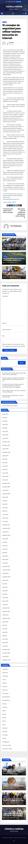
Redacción (11, 42)
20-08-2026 (7, 773)
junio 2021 (4, 628)
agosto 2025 (5, 455)
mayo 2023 (5, 549)
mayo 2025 (5, 466)
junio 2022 (4, 587)
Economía (5, 256)
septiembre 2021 (6, 618)
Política (4, 721)
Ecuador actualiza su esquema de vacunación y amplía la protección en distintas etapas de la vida (13, 379)
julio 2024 (4, 500)
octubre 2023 (5, 531)
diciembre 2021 (6, 608)
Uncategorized (5, 741)
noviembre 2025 (6, 445)
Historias (4, 703)
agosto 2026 (5, 414)
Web (3, 336)
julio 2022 (4, 583)
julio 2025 (4, 459)
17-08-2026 (7, 802)
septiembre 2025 (6, 452)
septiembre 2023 (6, 535)
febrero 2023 (5, 559)
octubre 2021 (5, 614)
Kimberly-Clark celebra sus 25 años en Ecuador (8, 210)
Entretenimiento (6, 700)
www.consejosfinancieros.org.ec (10, 199)
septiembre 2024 (6, 493)
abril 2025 (4, 469)
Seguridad (4, 728)
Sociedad (4, 731)
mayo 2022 (5, 590)
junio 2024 (4, 504)
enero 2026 (5, 438)
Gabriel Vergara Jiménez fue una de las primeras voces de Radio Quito (12, 815)
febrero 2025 (5, 476)
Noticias (4, 714)
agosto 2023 (5, 538)
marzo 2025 (5, 473)
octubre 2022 (5, 573)
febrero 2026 (5, 434)
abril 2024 (4, 511)
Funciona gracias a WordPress (8, 837)
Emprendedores (6, 696)
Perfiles (4, 717)
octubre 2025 (5, 448)
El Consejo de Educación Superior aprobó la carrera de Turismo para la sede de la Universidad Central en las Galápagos (13, 386)
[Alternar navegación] (13, 13)
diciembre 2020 (6, 649)
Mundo (4, 710)
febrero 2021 (5, 642)
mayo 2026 (5, 424)
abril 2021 (4, 635)
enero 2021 (5, 646)
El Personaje (5, 693)
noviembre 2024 (6, 486)
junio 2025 (4, 462)
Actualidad (4, 669)
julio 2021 (4, 625)
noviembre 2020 (6, 653)
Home (14, 840)
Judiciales (4, 707)
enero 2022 (5, 604)
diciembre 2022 (6, 566)
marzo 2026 (5, 431)
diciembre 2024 (6, 483)
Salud (3, 724)
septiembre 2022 (6, 576)
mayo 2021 (5, 632)
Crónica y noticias (14, 6)
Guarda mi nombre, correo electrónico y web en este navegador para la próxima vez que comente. (13, 345)
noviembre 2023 (6, 528)
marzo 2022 (5, 597)
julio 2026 (4, 417)
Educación (4, 690)
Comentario (5, 296)
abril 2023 (4, 552)
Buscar (4, 358)
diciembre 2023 (6, 524)
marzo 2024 (5, 514)
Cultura (4, 679)
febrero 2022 (5, 601)
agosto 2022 (5, 580)
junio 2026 (4, 421)
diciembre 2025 (6, 441)
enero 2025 (5, 479)
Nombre (4, 323)
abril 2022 (4, 594)
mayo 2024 (5, 507)
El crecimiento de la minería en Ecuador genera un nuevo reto (14, 260)
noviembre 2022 (6, 569)
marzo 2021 (5, 639)
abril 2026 (4, 428)
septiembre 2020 (6, 659)
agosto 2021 (5, 621)
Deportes (4, 683)
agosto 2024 (5, 497)
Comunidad (5, 676)
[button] (23, 13)
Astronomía (5, 672)
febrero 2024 (5, 518)
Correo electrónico (6, 329)
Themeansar (23, 837)
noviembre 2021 (6, 611)
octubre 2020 (5, 656)
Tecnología (5, 735)
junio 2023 (4, 545)
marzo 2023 (5, 556)
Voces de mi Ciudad (7, 748)
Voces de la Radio (6, 745)
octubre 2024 (5, 490)
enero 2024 (5, 521)
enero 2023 (5, 563)
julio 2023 (4, 542)
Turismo (4, 738)
